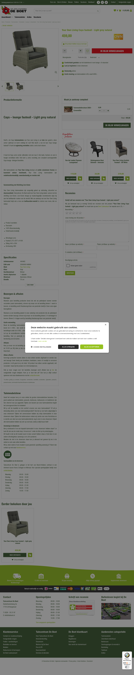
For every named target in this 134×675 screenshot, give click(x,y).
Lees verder (42, 341)
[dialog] (67, 337)
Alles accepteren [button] (91, 347)
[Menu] (130, 653)
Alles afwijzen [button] (68, 347)
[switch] (127, 667)
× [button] (105, 324)
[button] (41, 347)
